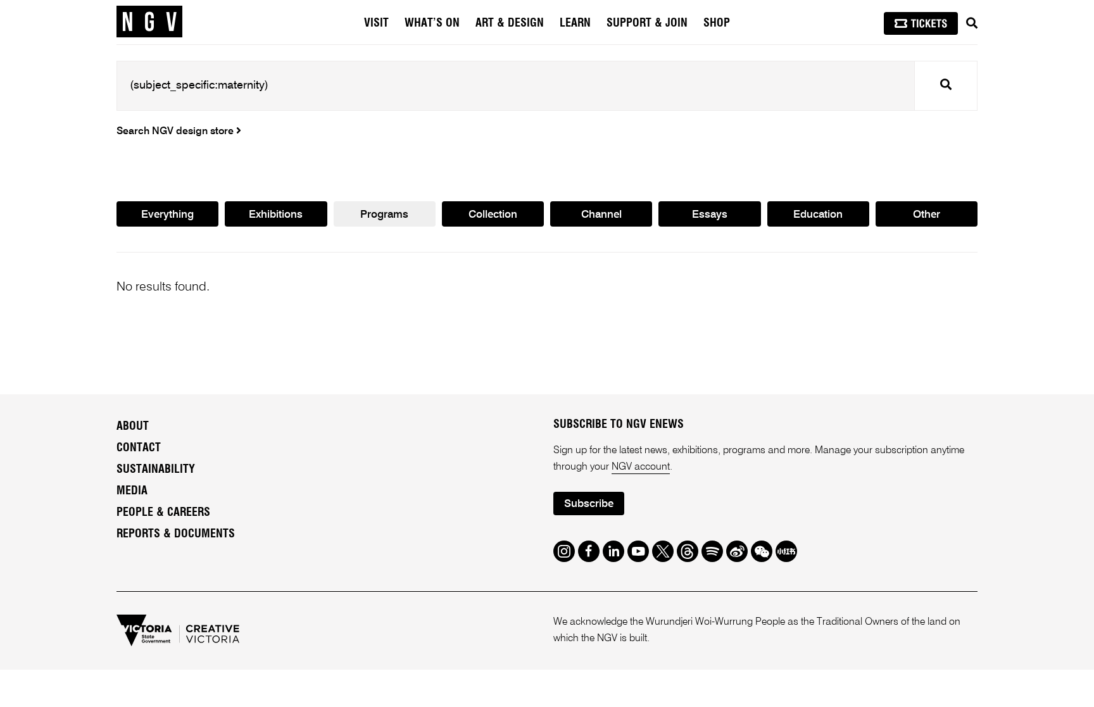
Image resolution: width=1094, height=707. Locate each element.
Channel (601, 215)
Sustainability (155, 469)
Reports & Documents (175, 534)
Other (926, 215)
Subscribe (588, 504)
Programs (384, 215)
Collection (492, 215)
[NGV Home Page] (149, 22)
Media (132, 491)
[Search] (972, 23)
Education (818, 215)
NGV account (641, 467)
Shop (716, 23)
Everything (167, 215)
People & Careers (163, 512)
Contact (138, 448)
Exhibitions (276, 215)
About (132, 426)
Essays (709, 215)
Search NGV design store (176, 132)
